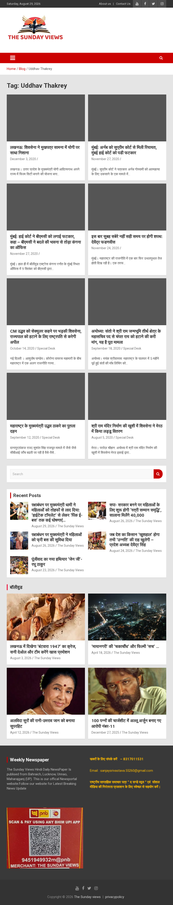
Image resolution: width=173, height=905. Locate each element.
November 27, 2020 (105, 159)
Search (158, 474)
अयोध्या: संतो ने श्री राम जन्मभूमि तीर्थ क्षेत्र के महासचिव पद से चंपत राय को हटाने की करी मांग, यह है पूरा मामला (126, 337)
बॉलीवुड (16, 587)
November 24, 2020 (105, 248)
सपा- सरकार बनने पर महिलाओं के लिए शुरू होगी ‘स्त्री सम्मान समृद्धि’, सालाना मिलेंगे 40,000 (135, 510)
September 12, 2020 (24, 437)
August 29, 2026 (43, 526)
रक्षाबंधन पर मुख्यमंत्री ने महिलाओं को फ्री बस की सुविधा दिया (57, 537)
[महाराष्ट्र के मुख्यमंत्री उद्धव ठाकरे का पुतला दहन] (46, 396)
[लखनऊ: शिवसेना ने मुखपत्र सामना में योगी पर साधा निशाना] (46, 117)
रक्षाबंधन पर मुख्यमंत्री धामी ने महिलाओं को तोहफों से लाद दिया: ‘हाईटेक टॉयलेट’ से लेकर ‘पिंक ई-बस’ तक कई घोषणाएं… (57, 512)
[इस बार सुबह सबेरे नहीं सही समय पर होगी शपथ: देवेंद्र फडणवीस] (127, 206)
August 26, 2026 (121, 521)
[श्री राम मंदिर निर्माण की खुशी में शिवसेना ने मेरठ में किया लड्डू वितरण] (127, 396)
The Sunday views (87, 897)
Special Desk (46, 348)
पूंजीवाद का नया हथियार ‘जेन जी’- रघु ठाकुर (57, 562)
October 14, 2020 (22, 348)
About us (105, 3)
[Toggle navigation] (12, 58)
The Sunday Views (70, 526)
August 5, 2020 (102, 437)
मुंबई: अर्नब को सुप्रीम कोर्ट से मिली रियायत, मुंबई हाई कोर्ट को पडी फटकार (124, 150)
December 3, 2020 (23, 159)
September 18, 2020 (106, 348)
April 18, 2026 (101, 652)
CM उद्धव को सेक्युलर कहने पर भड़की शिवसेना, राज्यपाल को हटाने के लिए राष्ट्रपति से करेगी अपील (46, 337)
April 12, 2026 (20, 732)
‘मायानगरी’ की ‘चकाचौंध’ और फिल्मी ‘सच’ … (125, 646)
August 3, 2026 (21, 658)
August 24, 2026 (121, 551)
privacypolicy (114, 897)
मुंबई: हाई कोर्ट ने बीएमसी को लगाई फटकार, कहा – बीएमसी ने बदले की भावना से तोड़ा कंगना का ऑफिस (45, 242)
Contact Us (123, 3)
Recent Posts (27, 495)
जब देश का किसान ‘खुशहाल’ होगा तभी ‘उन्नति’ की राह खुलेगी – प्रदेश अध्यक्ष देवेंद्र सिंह (134, 540)
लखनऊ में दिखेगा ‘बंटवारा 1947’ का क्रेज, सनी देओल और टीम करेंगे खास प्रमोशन (43, 649)
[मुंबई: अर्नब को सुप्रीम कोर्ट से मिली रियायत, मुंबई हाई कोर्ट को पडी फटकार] (127, 117)
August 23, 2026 (43, 570)
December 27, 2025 (105, 732)
